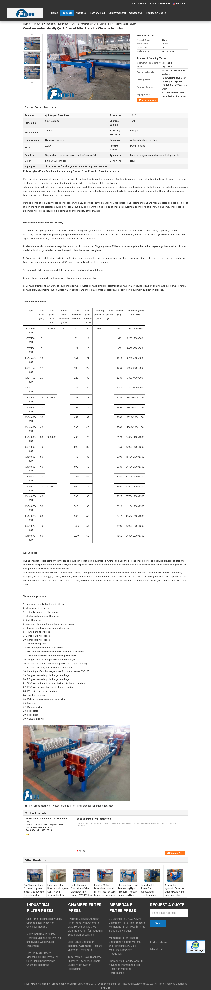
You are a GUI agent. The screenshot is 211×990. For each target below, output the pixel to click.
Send (158, 923)
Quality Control (117, 12)
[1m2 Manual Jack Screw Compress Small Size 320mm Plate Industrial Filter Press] (34, 875)
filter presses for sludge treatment (95, 805)
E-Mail (153, 942)
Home (54, 12)
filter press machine (39, 805)
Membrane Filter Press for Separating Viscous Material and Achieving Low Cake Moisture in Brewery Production (125, 945)
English (180, 3)
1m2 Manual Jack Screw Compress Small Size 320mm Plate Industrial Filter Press (34, 892)
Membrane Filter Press (122, 907)
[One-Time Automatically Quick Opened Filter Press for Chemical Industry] (88, 66)
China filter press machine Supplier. (59, 983)
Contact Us (135, 12)
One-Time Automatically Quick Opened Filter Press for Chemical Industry (44, 922)
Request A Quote (156, 12)
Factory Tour (97, 12)
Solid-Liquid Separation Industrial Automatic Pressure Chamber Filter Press (85, 945)
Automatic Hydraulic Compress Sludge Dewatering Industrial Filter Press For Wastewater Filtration (175, 895)
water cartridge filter (64, 805)
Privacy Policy (31, 983)
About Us (81, 12)
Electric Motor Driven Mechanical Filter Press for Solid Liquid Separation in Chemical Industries (105, 892)
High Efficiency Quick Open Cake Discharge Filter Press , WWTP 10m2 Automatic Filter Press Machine (81, 893)
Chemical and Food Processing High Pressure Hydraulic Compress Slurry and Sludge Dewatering (128, 893)
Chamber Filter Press (85, 907)
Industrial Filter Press (57, 23)
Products (66, 12)
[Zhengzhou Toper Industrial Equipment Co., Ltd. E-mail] (27, 834)
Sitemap (163, 942)
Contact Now (149, 100)
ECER (107, 988)
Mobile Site (158, 949)
